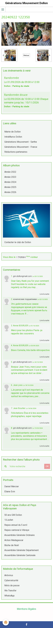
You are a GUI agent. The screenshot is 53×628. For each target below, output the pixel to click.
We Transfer (10, 590)
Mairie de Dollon (12, 131)
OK (47, 466)
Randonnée (11, 78)
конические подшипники (25, 299)
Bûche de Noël (11, 545)
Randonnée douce (16, 95)
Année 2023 (10, 177)
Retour (26, 55)
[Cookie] (6, 622)
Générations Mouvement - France (20, 147)
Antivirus (8, 575)
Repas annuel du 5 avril (15, 525)
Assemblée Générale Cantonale (19, 555)
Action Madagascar (13, 540)
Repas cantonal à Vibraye (16, 530)
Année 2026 (10, 192)
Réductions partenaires (15, 152)
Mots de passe (12, 585)
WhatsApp (9, 595)
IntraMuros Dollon (13, 136)
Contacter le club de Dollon (17, 242)
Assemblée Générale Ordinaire (19, 535)
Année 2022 (10, 172)
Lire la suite (44, 294)
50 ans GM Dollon (13, 515)
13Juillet (8, 520)
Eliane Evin (9, 491)
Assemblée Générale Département (21, 550)
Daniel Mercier (11, 486)
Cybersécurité (11, 580)
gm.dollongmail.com (22, 276)
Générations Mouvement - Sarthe (20, 141)
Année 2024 (10, 182)
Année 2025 (10, 187)
